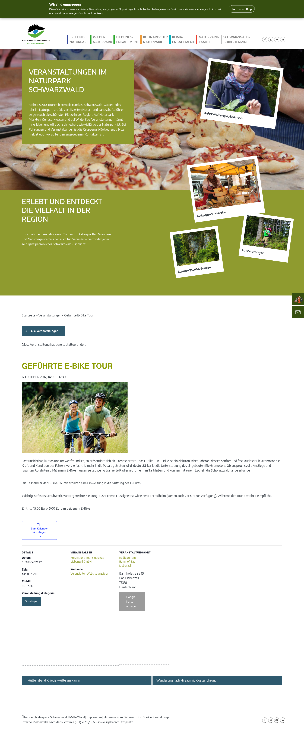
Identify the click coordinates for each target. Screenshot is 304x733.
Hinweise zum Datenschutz (122, 717)
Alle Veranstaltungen (43, 331)
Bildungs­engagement (127, 39)
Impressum (94, 717)
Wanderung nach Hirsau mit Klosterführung (186, 680)
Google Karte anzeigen (131, 601)
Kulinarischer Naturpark (155, 39)
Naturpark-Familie (209, 39)
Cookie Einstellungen (157, 717)
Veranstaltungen (49, 315)
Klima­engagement (183, 39)
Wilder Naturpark (102, 39)
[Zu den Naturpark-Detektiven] (298, 299)
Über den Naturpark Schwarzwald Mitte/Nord (53, 717)
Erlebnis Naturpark (79, 39)
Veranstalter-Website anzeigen (90, 573)
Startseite (28, 315)
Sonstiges (31, 601)
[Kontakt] (298, 312)
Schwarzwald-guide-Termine (236, 39)
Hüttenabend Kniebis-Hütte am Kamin (54, 680)
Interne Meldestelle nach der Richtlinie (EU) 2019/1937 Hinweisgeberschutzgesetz (77, 722)
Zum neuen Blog (242, 9)
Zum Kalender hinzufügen (39, 530)
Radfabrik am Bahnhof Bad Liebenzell (127, 561)
